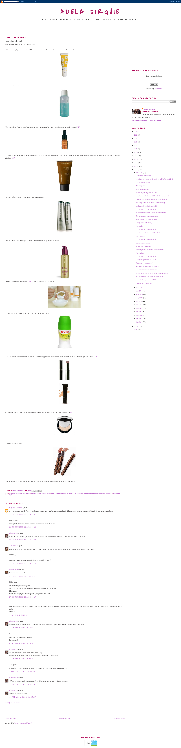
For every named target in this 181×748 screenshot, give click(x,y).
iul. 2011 (139, 301)
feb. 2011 (139, 318)
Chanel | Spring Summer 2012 (146, 280)
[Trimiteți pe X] (37, 491)
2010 (136, 326)
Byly (48, 493)
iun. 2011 (139, 305)
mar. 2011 (139, 315)
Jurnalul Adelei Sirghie (94, 493)
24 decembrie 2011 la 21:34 (22, 576)
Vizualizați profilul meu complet (146, 121)
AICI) (31, 281)
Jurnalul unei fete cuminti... (145, 283)
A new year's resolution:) (144, 246)
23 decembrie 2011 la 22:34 (22, 563)
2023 (136, 142)
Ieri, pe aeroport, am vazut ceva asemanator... (151, 276)
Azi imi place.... (141, 186)
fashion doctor (14, 569)
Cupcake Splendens (15, 507)
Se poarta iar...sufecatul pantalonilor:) (148, 266)
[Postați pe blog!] (35, 491)
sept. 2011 (139, 294)
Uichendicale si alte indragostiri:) (147, 206)
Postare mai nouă (10, 718)
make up (109, 493)
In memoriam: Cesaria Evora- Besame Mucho (151, 212)
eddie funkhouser (58, 493)
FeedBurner (158, 88)
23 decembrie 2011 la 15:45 (22, 514)
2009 (136, 330)
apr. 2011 (139, 311)
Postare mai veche (119, 718)
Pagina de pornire (64, 718)
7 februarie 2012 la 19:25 (22, 671)
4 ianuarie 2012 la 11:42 (21, 615)
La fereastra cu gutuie (143, 243)
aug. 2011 (139, 298)
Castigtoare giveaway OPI (144, 263)
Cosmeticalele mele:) (143, 182)
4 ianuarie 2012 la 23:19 (21, 659)
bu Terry (42, 493)
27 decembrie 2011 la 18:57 (22, 597)
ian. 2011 (139, 322)
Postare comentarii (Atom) (23, 723)
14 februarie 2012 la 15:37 (22, 697)
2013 (136, 162)
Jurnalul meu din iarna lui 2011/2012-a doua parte (152, 199)
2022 (136, 145)
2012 (136, 166)
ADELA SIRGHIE (90, 12)
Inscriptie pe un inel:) (143, 189)
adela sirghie (13, 533)
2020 (136, 152)
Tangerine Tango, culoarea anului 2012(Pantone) (152, 273)
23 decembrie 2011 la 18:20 (22, 527)
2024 (136, 138)
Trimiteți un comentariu (12, 703)
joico (81, 493)
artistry (34, 493)
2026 (136, 131)
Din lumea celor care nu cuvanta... (147, 209)
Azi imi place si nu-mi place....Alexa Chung (150, 202)
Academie (26, 493)
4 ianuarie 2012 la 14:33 (21, 628)
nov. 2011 (139, 287)
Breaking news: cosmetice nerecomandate (150, 249)
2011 (136, 169)
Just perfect (139, 226)
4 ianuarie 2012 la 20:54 (21, 643)
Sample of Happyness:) (143, 176)
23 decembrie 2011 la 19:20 (22, 540)
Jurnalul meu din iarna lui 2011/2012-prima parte (152, 233)
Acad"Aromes (16, 493)
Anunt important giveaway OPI (146, 192)
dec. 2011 (139, 172)
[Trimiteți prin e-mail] (33, 491)
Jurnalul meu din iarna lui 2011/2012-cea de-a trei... (153, 196)
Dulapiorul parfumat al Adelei (146, 260)
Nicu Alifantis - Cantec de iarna (146, 219)
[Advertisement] (90, 29)
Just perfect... (140, 253)
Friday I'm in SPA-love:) (144, 223)
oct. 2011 (139, 291)
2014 (136, 159)
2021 (136, 149)
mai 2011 (139, 308)
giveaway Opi (72, 493)
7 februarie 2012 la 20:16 (22, 684)
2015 (136, 156)
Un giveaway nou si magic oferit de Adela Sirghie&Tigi (154, 179)
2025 (136, 135)
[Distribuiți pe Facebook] (38, 491)
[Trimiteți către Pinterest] (40, 491)
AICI (78, 127)
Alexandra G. (13, 546)
